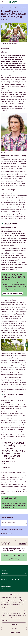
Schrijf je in (14, 558)
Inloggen (24, 1)
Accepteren (14, 624)
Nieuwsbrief (5, 589)
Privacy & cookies (6, 586)
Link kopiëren (22, 543)
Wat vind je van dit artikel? (8, 522)
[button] (26, 345)
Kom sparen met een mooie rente (12, 293)
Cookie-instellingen (14, 632)
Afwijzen (14, 628)
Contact (4, 584)
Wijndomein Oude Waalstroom (9, 230)
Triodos (4, 570)
